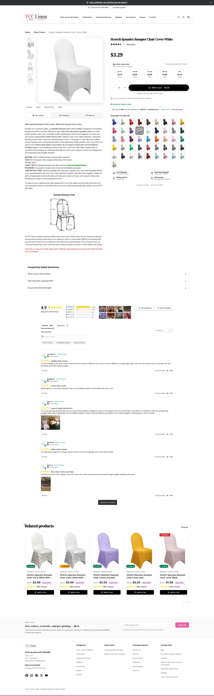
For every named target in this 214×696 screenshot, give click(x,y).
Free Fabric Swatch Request (171, 654)
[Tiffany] (122, 130)
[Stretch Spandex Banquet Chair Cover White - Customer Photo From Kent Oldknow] (119, 309)
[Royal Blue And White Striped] (114, 139)
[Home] (36, 17)
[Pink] (173, 139)
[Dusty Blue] (156, 156)
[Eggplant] (131, 139)
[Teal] (181, 139)
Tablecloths (87, 17)
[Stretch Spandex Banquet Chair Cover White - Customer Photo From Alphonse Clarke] (103, 316)
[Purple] (131, 130)
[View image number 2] (30, 54)
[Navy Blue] (156, 130)
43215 (143, 109)
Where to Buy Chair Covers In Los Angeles (172, 663)
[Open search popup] (178, 17)
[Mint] (181, 156)
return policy (79, 343)
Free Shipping (138, 666)
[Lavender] (139, 139)
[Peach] (165, 139)
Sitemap (164, 673)
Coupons (164, 658)
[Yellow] (114, 147)
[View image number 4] (30, 78)
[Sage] (114, 164)
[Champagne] (156, 122)
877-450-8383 (44, 652)
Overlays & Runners (103, 17)
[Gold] (181, 122)
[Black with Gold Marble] (181, 147)
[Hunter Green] (181, 130)
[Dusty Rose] (165, 156)
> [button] (107, 502)
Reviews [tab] (45, 325)
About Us (136, 670)
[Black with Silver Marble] (122, 156)
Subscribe (182, 625)
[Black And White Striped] (173, 130)
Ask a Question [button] (146, 308)
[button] (168, 371)
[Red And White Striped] (122, 139)
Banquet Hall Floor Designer (115, 654)
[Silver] (122, 122)
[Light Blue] (173, 156)
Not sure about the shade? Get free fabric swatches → (133, 98)
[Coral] (173, 122)
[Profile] (183, 17)
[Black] (165, 122)
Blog (162, 650)
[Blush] (165, 130)
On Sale (152, 17)
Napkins (118, 17)
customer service (63, 343)
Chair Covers (47, 343)
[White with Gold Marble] (114, 156)
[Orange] (156, 139)
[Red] (131, 122)
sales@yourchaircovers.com (35, 668)
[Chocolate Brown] (148, 122)
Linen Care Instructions (169, 677)
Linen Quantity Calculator (113, 650)
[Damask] (139, 156)
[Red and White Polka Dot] (148, 147)
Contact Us (137, 650)
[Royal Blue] (114, 122)
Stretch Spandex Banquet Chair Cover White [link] (68, 32)
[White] (139, 130)
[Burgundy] (139, 122)
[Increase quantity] (125, 88)
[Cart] (188, 17)
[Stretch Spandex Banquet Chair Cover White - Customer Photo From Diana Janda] (127, 309)
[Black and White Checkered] (156, 147)
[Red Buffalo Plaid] (148, 156)
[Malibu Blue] (148, 139)
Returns (136, 654)
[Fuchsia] (114, 130)
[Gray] (122, 147)
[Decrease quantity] (113, 88)
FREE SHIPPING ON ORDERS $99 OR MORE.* (108, 2)
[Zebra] (173, 147)
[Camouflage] (165, 147)
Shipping (136, 662)
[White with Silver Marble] (131, 156)
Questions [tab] (61, 325)
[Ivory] (148, 130)
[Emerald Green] (131, 147)
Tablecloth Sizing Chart (169, 669)
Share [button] (45, 371)
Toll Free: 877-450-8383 (99, 7)
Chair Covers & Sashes (69, 17)
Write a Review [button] (165, 308)
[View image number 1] (30, 42)
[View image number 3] (30, 66)
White (33, 162)
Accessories (131, 17)
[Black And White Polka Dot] (139, 147)
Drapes (142, 17)
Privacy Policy (138, 658)
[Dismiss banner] (211, 2)
